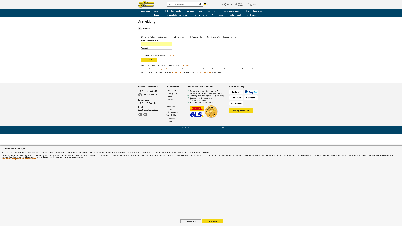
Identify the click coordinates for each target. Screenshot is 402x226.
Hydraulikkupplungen (254, 11)
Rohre (141, 15)
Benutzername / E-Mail (149, 41)
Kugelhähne (155, 15)
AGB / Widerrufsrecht (174, 100)
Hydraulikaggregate (172, 11)
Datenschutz (171, 103)
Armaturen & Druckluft (204, 15)
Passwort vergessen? (159, 69)
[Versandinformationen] (197, 112)
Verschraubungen (194, 11)
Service (229, 4)
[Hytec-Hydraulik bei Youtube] (145, 115)
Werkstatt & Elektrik (255, 15)
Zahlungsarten (171, 94)
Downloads (170, 118)
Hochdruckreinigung (231, 11)
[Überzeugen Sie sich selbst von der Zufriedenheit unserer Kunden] (211, 112)
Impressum (170, 106)
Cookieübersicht (30, 159)
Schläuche (212, 11)
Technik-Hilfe (171, 115)
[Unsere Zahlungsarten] (243, 98)
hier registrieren (185, 65)
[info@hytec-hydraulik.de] (140, 115)
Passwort (144, 48)
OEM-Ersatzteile (172, 112)
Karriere (169, 109)
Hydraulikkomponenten (148, 11)
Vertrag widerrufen (241, 111)
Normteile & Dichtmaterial (230, 15)
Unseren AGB (176, 73)
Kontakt (169, 121)
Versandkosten (171, 91)
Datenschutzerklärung (203, 73)
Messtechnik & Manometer (177, 15)
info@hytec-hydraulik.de (148, 110)
